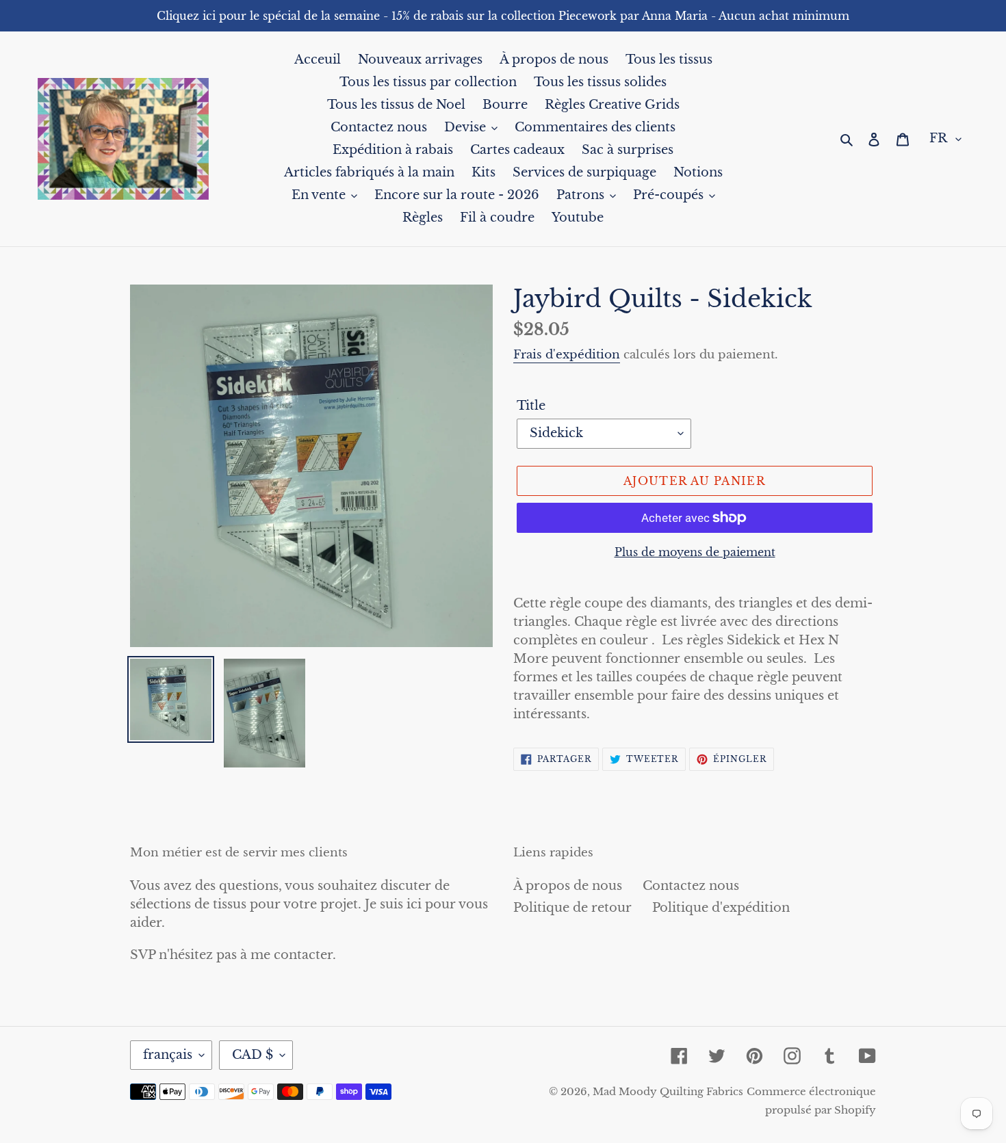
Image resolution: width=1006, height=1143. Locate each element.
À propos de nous (567, 885)
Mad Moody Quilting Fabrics (668, 1091)
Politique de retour (572, 907)
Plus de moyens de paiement (695, 552)
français (167, 1054)
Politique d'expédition (721, 907)
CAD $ (252, 1054)
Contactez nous (691, 885)
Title (531, 405)
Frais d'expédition (566, 354)
